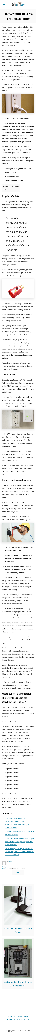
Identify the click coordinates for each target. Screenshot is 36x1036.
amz (18, 872)
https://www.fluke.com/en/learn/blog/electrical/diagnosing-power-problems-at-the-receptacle (19, 841)
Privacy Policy (13, 1016)
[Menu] (4, 4)
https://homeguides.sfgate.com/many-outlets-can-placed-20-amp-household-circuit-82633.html (19, 852)
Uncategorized (5, 866)
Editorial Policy (23, 1019)
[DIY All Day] (18, 4)
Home (3, 868)
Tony (10, 861)
